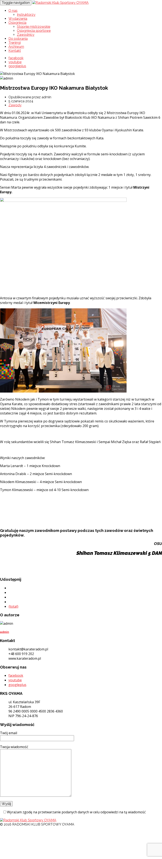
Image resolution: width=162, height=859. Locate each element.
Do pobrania (18, 39)
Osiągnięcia (17, 23)
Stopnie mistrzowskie (33, 27)
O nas (13, 11)
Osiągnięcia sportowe (34, 31)
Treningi (14, 43)
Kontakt (14, 51)
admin (4, 632)
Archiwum (16, 47)
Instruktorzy (26, 15)
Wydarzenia (17, 19)
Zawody (15, 105)
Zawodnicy (25, 35)
